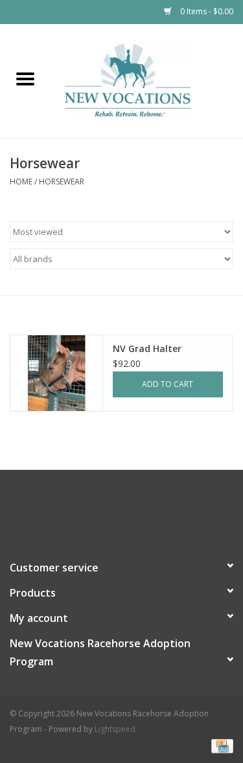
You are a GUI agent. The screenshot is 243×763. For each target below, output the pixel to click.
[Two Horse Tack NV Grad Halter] (56, 373)
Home (21, 181)
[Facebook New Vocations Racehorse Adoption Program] (86, 509)
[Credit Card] (220, 745)
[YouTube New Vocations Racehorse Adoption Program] (133, 509)
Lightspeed (115, 729)
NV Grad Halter (147, 348)
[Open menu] (25, 78)
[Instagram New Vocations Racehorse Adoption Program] (156, 509)
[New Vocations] (147, 80)
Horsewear (61, 181)
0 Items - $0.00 (205, 11)
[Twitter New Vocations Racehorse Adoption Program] (110, 509)
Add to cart (167, 384)
